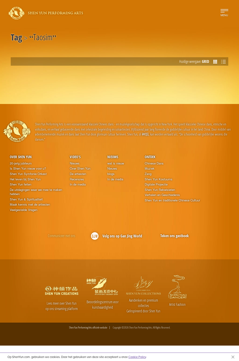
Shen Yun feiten (20, 184)
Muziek (150, 168)
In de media (78, 184)
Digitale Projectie (156, 184)
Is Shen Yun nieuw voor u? (28, 168)
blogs (111, 174)
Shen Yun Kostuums (158, 179)
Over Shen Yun (21, 156)
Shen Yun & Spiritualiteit (26, 199)
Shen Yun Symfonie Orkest (28, 174)
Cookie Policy (137, 357)
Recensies (77, 179)
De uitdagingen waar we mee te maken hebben (36, 192)
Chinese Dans (154, 163)
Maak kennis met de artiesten (30, 204)
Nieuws (75, 163)
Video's (75, 156)
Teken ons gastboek (174, 235)
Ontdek (150, 156)
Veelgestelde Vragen (23, 210)
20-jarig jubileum (21, 163)
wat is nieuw (115, 163)
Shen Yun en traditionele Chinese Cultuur (172, 200)
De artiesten (78, 174)
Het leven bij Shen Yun (25, 179)
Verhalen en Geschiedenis (162, 195)
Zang (148, 174)
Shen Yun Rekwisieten (160, 190)
